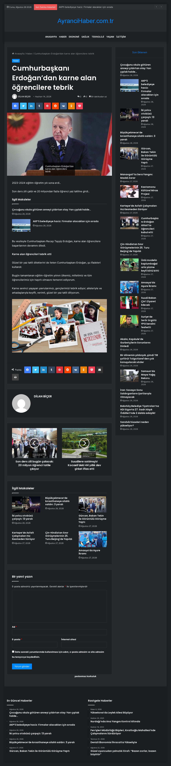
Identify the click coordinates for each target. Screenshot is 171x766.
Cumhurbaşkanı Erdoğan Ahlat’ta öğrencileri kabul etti (149, 225)
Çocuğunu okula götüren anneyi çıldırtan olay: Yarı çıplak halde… (51, 209)
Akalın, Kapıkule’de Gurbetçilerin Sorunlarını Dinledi (135, 342)
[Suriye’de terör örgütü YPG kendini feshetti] (129, 321)
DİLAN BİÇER (24, 96)
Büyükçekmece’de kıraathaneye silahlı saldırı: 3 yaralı (57, 501)
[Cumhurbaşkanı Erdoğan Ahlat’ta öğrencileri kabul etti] (129, 223)
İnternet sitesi (68, 639)
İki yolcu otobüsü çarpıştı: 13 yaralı (76, 7)
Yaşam (110, 36)
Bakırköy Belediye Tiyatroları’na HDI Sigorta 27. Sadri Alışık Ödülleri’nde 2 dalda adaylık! (139, 409)
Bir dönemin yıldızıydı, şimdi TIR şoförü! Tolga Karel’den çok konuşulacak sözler (139, 358)
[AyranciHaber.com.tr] (85, 21)
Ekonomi (74, 36)
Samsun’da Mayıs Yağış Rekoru (148, 374)
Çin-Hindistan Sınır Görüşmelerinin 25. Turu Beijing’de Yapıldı (58, 536)
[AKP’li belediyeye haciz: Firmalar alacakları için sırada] (21, 225)
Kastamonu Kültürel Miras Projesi (149, 190)
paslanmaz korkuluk (85, 676)
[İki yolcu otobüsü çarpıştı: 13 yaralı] (26, 504)
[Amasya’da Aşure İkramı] (93, 539)
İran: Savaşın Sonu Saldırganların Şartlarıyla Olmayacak (135, 393)
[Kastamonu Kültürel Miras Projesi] (129, 191)
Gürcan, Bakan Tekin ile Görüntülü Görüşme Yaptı (92, 519)
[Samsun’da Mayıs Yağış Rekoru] (129, 375)
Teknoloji (98, 36)
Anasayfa (51, 36)
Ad (14, 626)
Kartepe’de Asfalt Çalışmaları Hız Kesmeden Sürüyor (23, 536)
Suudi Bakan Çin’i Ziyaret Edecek (148, 301)
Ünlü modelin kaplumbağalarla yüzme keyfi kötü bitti (150, 265)
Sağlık (85, 36)
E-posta (17, 639)
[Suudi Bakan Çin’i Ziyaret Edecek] (129, 302)
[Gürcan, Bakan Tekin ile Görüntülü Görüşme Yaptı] (93, 504)
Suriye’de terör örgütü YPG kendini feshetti (148, 322)
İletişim (121, 36)
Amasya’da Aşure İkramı (89, 552)
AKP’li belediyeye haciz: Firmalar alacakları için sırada (66, 221)
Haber (62, 36)
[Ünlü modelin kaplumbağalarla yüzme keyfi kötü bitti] (129, 265)
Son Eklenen (139, 52)
